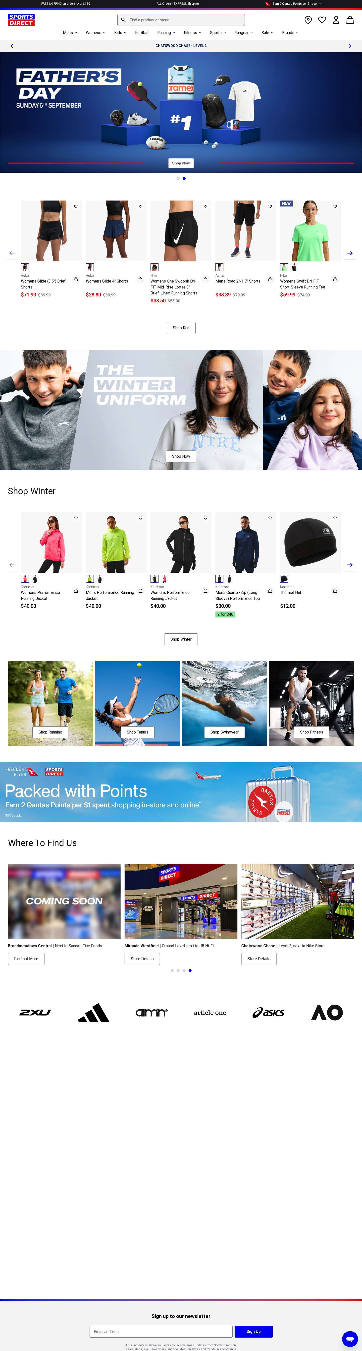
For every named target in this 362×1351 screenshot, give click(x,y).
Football (142, 32)
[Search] (123, 20)
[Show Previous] (12, 253)
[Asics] (268, 1012)
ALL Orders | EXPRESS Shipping (177, 3)
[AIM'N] (152, 1012)
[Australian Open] (327, 1012)
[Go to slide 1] (178, 178)
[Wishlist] (322, 20)
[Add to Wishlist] (76, 206)
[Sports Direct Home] (21, 20)
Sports (216, 32)
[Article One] (210, 1012)
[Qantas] (181, 792)
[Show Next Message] (350, 46)
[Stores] (308, 20)
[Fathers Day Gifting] (181, 112)
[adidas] (93, 1012)
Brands (288, 32)
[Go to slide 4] (190, 970)
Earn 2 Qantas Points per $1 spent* (297, 3)
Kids (118, 32)
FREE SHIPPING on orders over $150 (65, 3)
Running (164, 32)
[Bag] (350, 20)
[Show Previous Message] (12, 46)
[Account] (336, 20)
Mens (68, 32)
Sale (265, 32)
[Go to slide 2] (184, 178)
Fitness (190, 32)
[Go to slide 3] (184, 970)
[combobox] (181, 20)
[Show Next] (350, 253)
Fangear (242, 32)
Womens (93, 32)
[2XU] (35, 1012)
